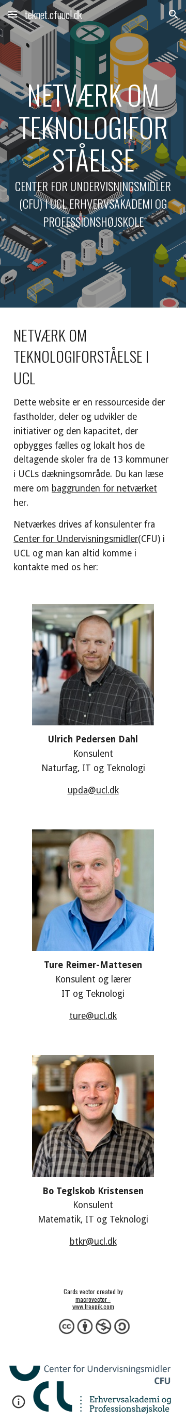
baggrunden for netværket (104, 488)
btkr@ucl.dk (93, 1241)
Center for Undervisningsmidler (75, 539)
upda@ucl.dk (93, 790)
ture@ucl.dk (93, 1016)
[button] (12, 14)
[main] (93, 153)
